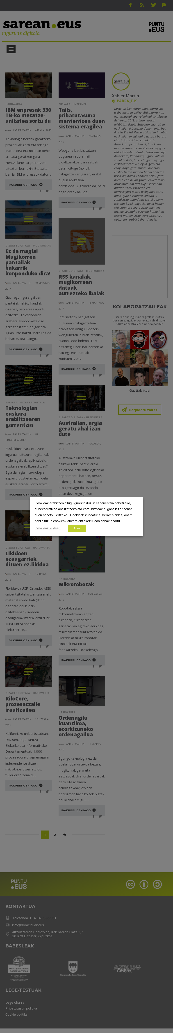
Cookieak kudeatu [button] (48, 528)
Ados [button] (77, 528)
